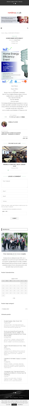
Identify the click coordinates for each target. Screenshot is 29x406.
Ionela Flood (17, 40)
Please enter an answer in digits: (12, 209)
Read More (20, 404)
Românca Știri (14, 36)
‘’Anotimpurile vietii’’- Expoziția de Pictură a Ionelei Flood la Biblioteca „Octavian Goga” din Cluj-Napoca (15, 373)
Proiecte (21, 397)
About (11, 397)
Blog (6, 33)
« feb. (14, 298)
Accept (14, 404)
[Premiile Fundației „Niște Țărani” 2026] (14, 154)
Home (2, 33)
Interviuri (16, 397)
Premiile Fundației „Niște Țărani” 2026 (13, 321)
